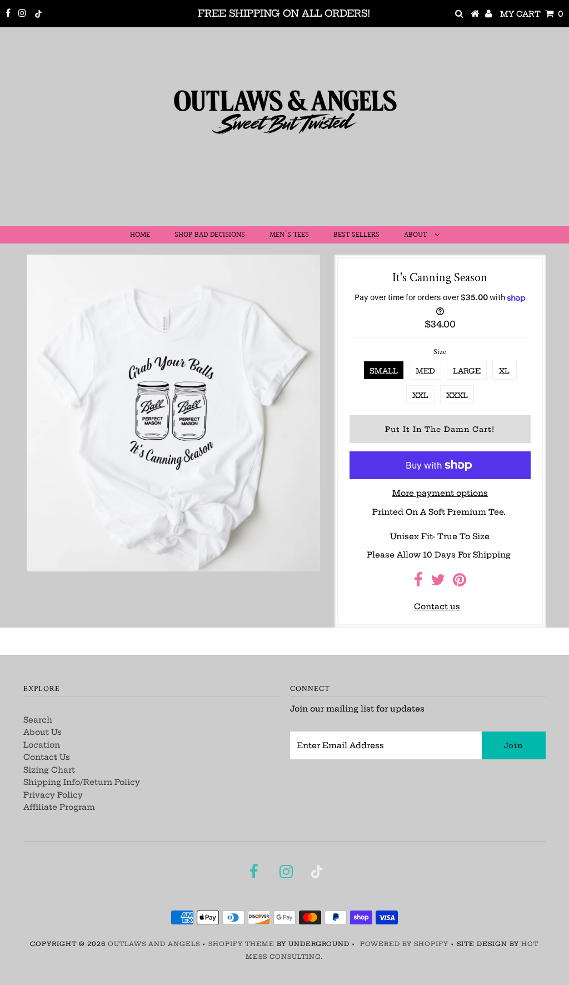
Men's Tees (289, 235)
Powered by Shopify (404, 944)
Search (37, 720)
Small (384, 370)
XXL (420, 395)
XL (504, 370)
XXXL (457, 395)
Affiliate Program (59, 807)
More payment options (440, 493)
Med (425, 370)
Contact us (437, 606)
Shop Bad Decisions (209, 235)
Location (41, 745)
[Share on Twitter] (438, 583)
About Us (42, 732)
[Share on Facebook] (418, 583)
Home (140, 235)
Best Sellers (356, 235)
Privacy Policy (53, 795)
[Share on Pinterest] (459, 583)
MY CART (531, 14)
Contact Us (46, 757)
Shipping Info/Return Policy (81, 782)
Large (467, 370)
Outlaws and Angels (154, 944)
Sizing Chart (49, 770)
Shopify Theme (241, 944)
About (416, 235)
